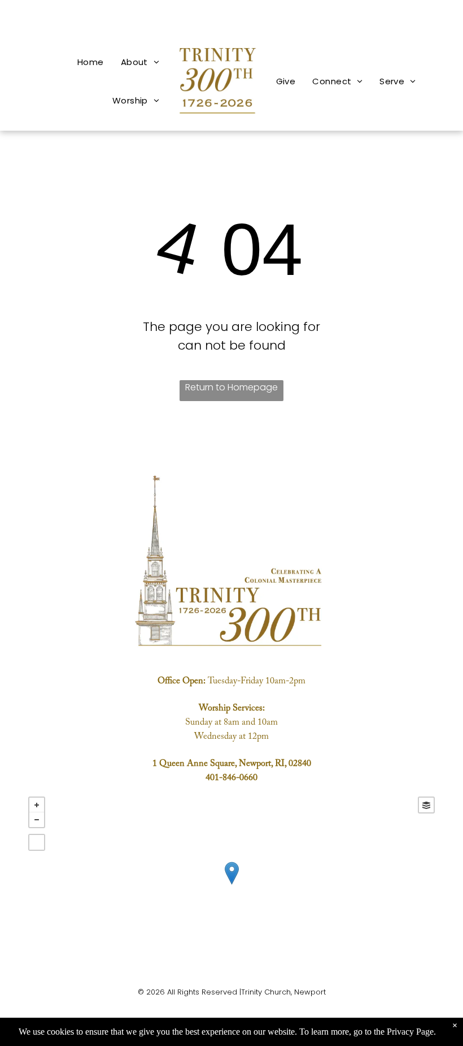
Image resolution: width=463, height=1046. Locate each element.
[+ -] (231, 884)
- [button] (36, 819)
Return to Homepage (231, 387)
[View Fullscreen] (36, 842)
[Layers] (426, 805)
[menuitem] (90, 62)
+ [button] (36, 805)
